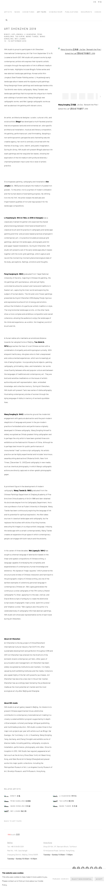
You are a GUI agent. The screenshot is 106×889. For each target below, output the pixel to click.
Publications (71, 12)
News (17, 12)
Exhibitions (28, 12)
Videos (98, 12)
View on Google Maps (100, 868)
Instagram (78, 868)
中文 (100, 2)
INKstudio (14, 4)
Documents (86, 12)
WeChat (82, 868)
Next (100, 96)
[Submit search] (7, 19)
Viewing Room (56, 12)
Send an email (96, 868)
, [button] (65, 96)
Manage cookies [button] (61, 879)
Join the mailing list (91, 868)
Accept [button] (99, 879)
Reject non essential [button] (82, 879)
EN (95, 2)
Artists (8, 12)
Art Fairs (41, 12)
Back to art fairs (13, 821)
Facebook (74, 868)
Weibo (87, 868)
